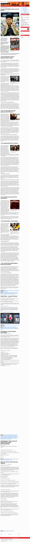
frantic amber (8, 293)
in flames (11, 293)
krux (5, 437)
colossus (2, 293)
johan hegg (16, 436)
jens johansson (5, 436)
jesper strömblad (15, 293)
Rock (25, 12)
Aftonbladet (5, 290)
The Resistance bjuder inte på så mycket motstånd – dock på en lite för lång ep (25, 25)
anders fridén (11, 292)
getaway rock (26, 8)
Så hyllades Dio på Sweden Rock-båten (8, 332)
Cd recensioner (25, 7)
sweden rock (22, 13)
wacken (2, 329)
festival (24, 8)
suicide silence (16, 328)
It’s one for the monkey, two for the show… (25, 16)
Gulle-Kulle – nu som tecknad (9, 296)
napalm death (7, 328)
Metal (18, 290)
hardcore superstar (8, 435)
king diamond (2, 437)
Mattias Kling (8, 11)
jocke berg (9, 436)
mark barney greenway (14, 327)
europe (22, 8)
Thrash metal (5, 291)
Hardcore (12, 290)
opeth (10, 328)
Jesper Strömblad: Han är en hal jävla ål (10, 9)
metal (15, 437)
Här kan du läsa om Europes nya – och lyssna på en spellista (25, 22)
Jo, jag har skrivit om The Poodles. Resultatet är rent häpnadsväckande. (25, 20)
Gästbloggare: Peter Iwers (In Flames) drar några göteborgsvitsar (9, 442)
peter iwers (12, 328)
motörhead (22, 12)
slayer (27, 12)
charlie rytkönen (3, 435)
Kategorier (22, 36)
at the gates (22, 7)
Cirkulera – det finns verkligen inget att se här (25, 18)
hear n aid (15, 435)
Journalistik (15, 290)
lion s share (7, 437)
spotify (28, 12)
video (12, 308)
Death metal (9, 290)
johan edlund (13, 436)
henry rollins (2, 327)
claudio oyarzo (15, 292)
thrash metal (25, 13)
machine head (9, 327)
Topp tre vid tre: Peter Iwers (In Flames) (9, 462)
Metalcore (2, 291)
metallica (27, 11)
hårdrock (12, 435)
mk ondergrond (3, 328)
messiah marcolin (12, 437)
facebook (4, 293)
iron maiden (22, 11)
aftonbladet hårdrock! (6, 292)
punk (23, 12)
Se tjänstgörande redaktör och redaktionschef (7, 539)
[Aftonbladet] (3, 0)
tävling (27, 13)
